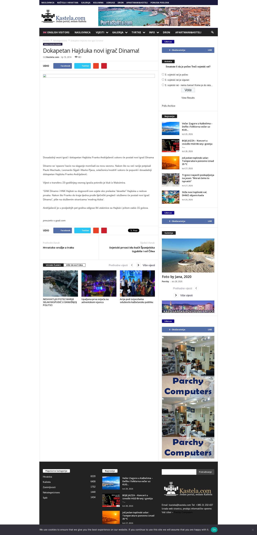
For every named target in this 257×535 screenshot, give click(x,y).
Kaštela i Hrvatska (67, 2)
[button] (212, 32)
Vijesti (100, 32)
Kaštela (47, 482)
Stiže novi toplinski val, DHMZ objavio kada (194, 194)
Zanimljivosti (49, 487)
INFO (152, 32)
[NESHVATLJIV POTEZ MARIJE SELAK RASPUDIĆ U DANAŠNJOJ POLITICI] (60, 283)
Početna (46, 40)
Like (210, 50)
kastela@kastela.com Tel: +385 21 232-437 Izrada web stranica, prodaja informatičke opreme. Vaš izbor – (187, 509)
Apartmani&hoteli (137, 2)
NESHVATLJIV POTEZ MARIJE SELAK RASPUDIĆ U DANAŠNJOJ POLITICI (60, 302)
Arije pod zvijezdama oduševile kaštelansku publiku (136, 301)
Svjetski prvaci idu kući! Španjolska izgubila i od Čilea (132, 249)
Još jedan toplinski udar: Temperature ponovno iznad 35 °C (198, 161)
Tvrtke (136, 32)
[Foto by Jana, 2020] (188, 255)
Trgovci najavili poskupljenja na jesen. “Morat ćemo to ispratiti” (198, 178)
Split (45, 497)
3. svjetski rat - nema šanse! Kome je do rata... (189, 85)
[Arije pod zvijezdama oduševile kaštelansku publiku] (137, 283)
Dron (121, 2)
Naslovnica (47, 2)
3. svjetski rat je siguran (177, 80)
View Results (188, 97)
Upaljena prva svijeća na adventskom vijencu (95, 301)
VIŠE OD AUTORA (74, 265)
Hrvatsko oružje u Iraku (58, 247)
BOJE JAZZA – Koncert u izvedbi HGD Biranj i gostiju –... (197, 144)
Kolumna (98, 2)
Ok (214, 529)
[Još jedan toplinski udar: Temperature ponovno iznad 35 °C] (170, 162)
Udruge (110, 2)
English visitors (58, 32)
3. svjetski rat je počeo (176, 74)
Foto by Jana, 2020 (176, 276)
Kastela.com (52, 57)
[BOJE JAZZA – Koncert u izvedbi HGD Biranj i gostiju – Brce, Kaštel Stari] (170, 145)
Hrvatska (47, 476)
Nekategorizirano (52, 44)
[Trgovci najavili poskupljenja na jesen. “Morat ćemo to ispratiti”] (170, 180)
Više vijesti (148, 265)
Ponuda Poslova (160, 2)
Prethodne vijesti (119, 265)
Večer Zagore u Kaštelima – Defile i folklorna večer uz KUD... (197, 126)
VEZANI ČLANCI (53, 265)
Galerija (85, 2)
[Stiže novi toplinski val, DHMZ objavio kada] (170, 197)
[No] (252, 529)
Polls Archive (168, 106)
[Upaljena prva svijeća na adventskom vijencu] (98, 283)
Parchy (165, 281)
